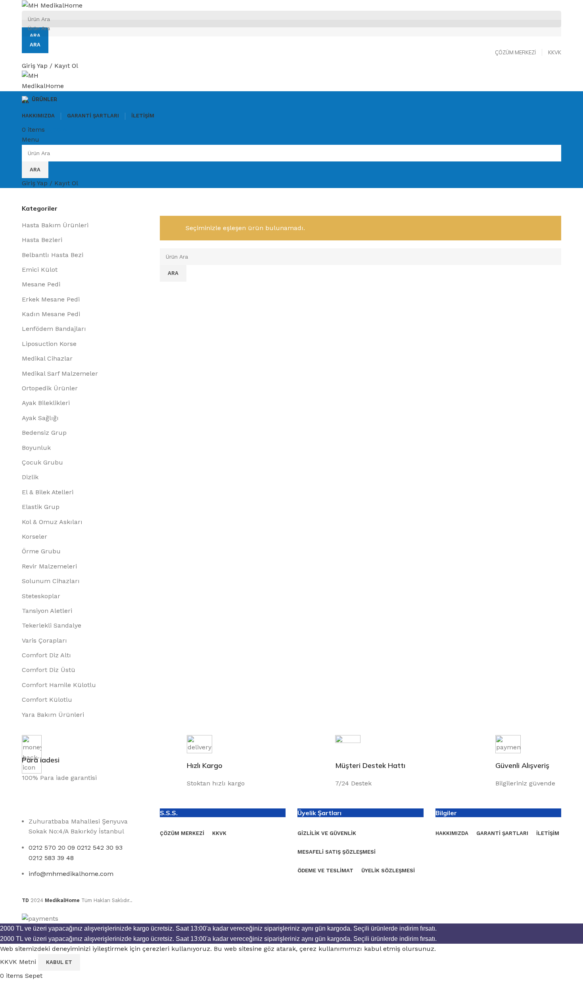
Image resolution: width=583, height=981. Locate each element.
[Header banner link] (291, 490)
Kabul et (59, 962)
